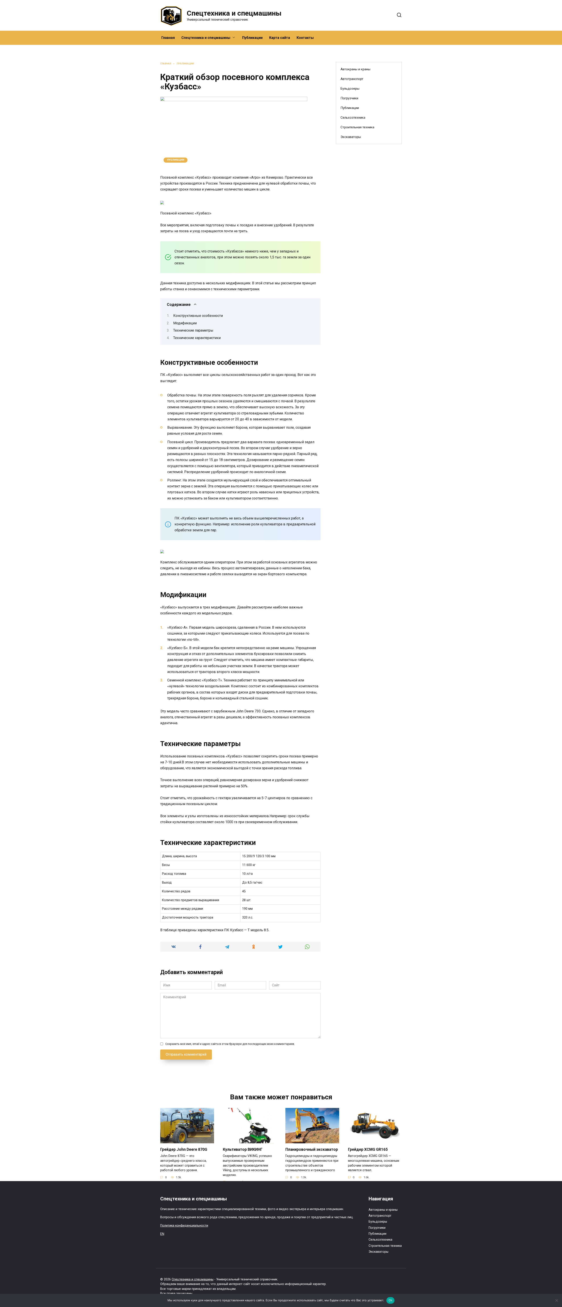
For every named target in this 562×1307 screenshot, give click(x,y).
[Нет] (556, 1300)
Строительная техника (357, 127)
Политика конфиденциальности (184, 1225)
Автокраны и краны (355, 69)
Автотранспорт (351, 79)
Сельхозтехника (352, 118)
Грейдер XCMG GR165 (368, 1149)
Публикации (252, 38)
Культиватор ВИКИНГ (243, 1149)
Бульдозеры (349, 89)
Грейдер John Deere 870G (183, 1149)
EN (162, 1234)
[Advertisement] (369, 219)
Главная (168, 38)
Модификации (185, 323)
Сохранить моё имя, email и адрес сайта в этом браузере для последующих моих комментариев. (230, 1044)
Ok (391, 1300)
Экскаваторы (350, 137)
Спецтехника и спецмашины (234, 13)
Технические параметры (193, 330)
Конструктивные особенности (198, 316)
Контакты (305, 38)
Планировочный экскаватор (311, 1149)
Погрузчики (349, 98)
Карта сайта (279, 38)
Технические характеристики (197, 338)
